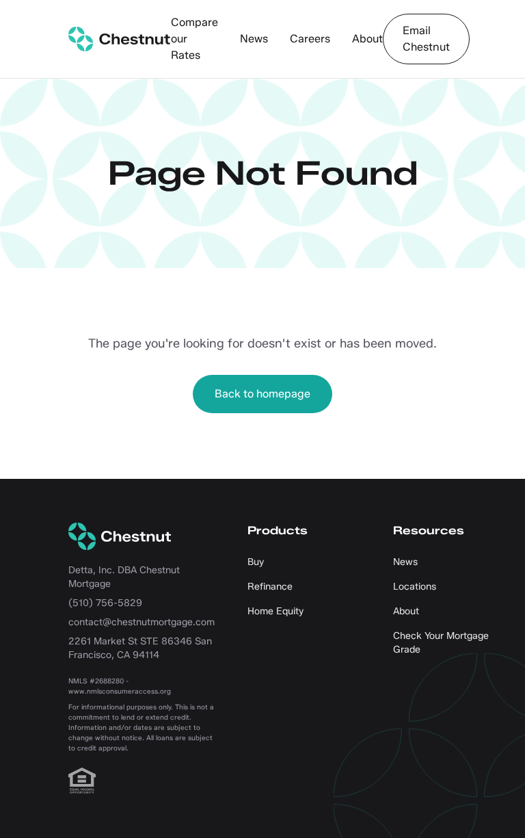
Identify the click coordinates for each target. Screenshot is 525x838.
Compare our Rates (194, 39)
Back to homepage (262, 393)
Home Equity (275, 611)
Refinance (270, 586)
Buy (255, 562)
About (367, 38)
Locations (414, 586)
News (254, 38)
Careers (310, 38)
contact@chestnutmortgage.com (141, 622)
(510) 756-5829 (105, 603)
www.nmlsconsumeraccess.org (119, 691)
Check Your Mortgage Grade (441, 642)
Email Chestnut (426, 38)
